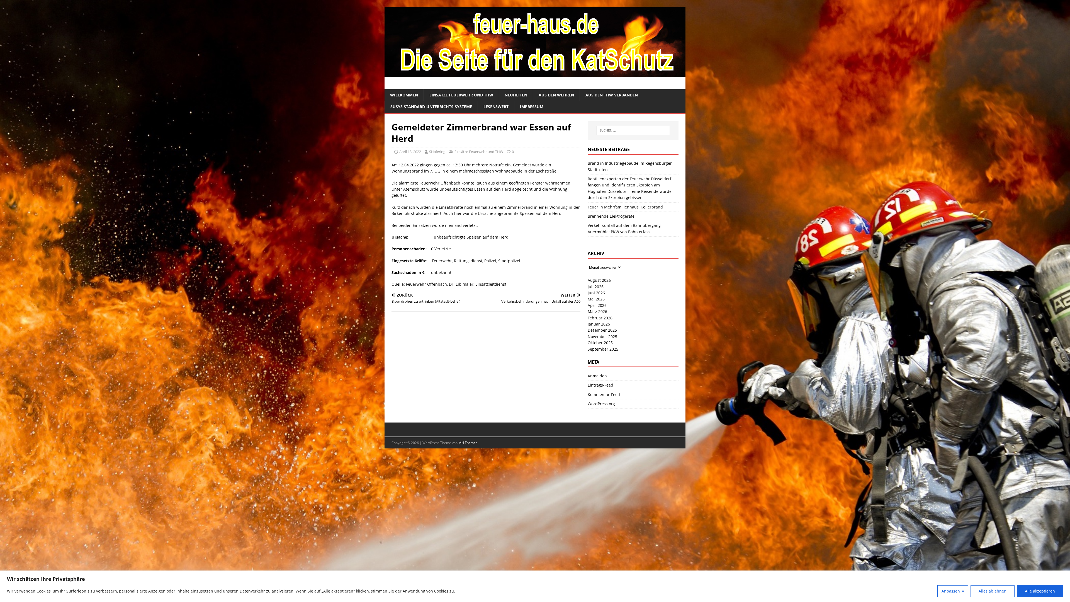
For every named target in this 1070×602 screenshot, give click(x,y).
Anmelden (597, 375)
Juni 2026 (596, 292)
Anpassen (951, 591)
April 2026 (597, 305)
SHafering (437, 151)
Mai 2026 (596, 299)
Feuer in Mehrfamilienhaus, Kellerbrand (625, 207)
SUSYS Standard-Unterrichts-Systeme (431, 106)
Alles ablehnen (992, 591)
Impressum (531, 106)
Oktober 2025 (600, 342)
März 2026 (597, 311)
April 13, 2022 (410, 151)
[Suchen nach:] (633, 130)
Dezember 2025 (602, 330)
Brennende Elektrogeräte (611, 216)
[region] (535, 586)
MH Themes (467, 442)
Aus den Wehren (556, 95)
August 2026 (599, 280)
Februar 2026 (600, 318)
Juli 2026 (596, 286)
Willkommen (404, 95)
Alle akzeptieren (1040, 591)
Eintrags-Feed (600, 385)
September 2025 (603, 349)
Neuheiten (516, 95)
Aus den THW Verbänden (611, 95)
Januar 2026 (599, 324)
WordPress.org (601, 403)
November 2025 (602, 336)
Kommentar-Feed (604, 394)
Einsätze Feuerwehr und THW (461, 95)
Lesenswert (496, 106)
